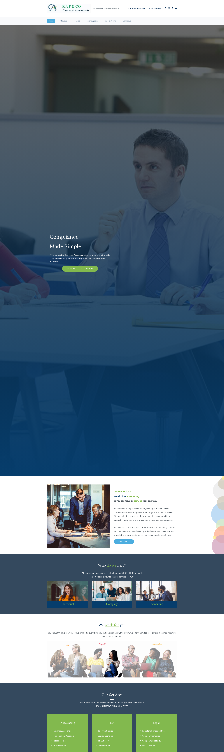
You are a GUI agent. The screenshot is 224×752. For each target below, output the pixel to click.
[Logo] (69, 8)
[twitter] (169, 8)
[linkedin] (172, 8)
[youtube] (176, 8)
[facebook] (165, 8)
